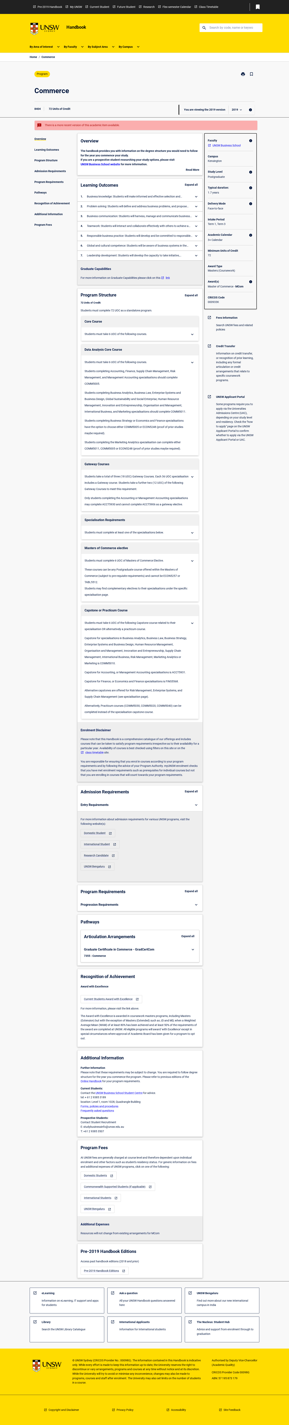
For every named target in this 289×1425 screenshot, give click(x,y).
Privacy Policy (125, 1409)
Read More (192, 170)
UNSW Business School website (100, 164)
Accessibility (178, 1409)
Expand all (191, 184)
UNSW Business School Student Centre (119, 1093)
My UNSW (76, 6)
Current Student (99, 6)
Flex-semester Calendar (177, 6)
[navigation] (98, 833)
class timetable (94, 752)
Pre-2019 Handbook (50, 6)
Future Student (126, 6)
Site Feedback (232, 1409)
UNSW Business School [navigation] (227, 145)
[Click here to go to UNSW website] (44, 29)
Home (33, 57)
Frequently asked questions (97, 1110)
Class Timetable (208, 6)
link (168, 277)
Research (149, 6)
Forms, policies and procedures (99, 1106)
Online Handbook (91, 1081)
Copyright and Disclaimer (64, 1409)
